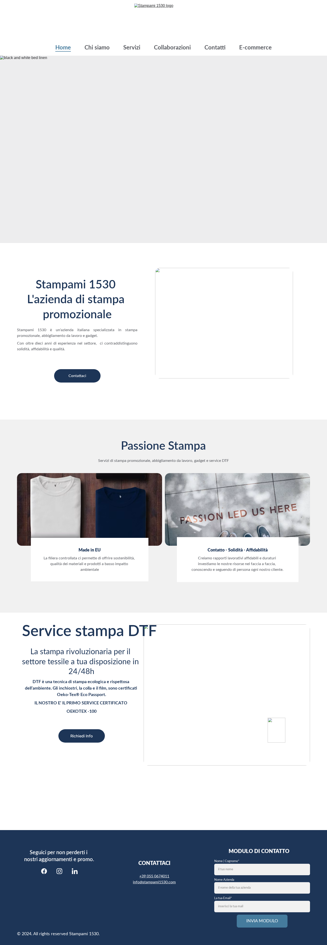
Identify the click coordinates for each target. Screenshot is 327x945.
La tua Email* (223, 898)
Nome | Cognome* (226, 861)
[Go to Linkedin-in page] (75, 871)
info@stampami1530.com (154, 882)
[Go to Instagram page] (59, 871)
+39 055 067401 (153, 876)
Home (63, 48)
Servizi (131, 48)
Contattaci (77, 376)
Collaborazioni (172, 48)
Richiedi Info (81, 736)
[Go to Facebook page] (44, 871)
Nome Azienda (224, 879)
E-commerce (255, 48)
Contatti (215, 48)
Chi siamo (97, 48)
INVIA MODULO (262, 921)
